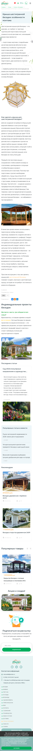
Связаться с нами (16, 730)
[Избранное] (15, 3)
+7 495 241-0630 (26, 3)
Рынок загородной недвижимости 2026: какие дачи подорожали (15, 435)
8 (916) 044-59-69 (8, 677)
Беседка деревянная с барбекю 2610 (15, 497)
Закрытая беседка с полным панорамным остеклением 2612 (15, 579)
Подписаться (16, 649)
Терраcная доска (8, 702)
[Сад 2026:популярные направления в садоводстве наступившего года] (16, 411)
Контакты (6, 708)
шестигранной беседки (17, 277)
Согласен (17, 748)
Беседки (5, 686)
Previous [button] (27, 548)
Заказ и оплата (7, 715)
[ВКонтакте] (12, 299)
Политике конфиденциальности (17, 741)
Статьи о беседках (8, 721)
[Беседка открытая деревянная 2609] (16, 519)
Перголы (5, 692)
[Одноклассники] (15, 299)
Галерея (5, 726)
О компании (6, 710)
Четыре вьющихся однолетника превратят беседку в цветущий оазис (16, 446)
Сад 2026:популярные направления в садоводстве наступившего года (14, 370)
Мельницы (6, 697)
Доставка (6, 718)
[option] (16, 570)
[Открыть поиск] (22, 3)
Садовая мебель (8, 700)
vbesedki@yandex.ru (9, 674)
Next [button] (30, 548)
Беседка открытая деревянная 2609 (16, 532)
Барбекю (5, 689)
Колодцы (5, 694)
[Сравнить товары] (18, 3)
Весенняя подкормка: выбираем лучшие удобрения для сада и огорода (16, 456)
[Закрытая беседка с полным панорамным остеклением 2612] (16, 566)
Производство (7, 713)
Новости (5, 723)
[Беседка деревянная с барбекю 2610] (16, 482)
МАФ (4, 705)
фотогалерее (6, 320)
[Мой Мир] (17, 299)
